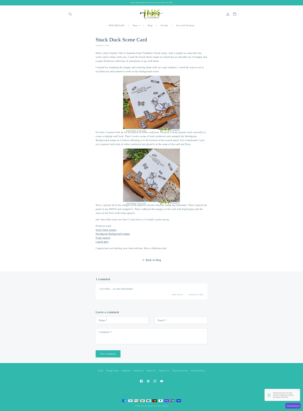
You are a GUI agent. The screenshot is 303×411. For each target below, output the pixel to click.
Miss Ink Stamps (147, 406)
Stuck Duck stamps (106, 229)
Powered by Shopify (161, 406)
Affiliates (126, 370)
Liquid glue (102, 241)
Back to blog (153, 259)
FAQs (100, 370)
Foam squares (103, 237)
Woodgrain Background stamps (113, 233)
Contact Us (163, 370)
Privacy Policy (198, 370)
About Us (151, 370)
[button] (70, 14)
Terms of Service (180, 370)
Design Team (112, 370)
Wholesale (138, 370)
